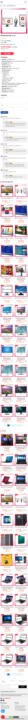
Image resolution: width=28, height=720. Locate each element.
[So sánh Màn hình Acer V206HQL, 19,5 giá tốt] (21, 290)
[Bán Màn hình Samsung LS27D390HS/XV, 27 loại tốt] (7, 410)
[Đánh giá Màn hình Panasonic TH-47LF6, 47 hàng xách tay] (21, 210)
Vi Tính (4, 431)
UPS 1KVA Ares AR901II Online (21, 527)
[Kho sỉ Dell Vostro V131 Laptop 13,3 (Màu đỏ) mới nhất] (7, 480)
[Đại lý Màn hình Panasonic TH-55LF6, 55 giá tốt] (21, 230)
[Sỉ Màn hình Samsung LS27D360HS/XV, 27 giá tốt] (21, 390)
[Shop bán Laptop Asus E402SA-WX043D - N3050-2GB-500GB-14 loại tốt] (7, 580)
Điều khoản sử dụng (5, 706)
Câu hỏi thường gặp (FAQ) (20, 709)
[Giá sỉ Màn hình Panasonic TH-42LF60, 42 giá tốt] (7, 250)
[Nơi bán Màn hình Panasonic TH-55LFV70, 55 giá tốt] (7, 210)
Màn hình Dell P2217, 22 (21, 198)
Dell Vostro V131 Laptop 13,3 (7, 487)
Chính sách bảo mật (5, 707)
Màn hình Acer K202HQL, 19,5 (7, 198)
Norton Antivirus (7, 567)
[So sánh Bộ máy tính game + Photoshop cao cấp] (7, 440)
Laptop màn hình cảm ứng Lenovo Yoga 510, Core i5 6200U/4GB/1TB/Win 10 (21, 588)
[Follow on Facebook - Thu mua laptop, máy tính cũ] (1, 700)
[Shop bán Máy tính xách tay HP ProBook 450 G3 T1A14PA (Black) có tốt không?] (21, 600)
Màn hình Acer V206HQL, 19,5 (21, 298)
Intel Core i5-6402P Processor (7, 527)
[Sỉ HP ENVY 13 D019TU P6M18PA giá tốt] (21, 659)
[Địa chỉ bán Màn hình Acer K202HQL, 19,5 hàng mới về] (7, 191)
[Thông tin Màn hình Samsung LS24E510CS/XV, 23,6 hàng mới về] (7, 390)
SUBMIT (22, 686)
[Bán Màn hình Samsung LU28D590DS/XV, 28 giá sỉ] (7, 310)
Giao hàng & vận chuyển (20, 706)
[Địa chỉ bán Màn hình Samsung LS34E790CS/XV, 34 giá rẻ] (21, 270)
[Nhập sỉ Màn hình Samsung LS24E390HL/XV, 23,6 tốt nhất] (21, 370)
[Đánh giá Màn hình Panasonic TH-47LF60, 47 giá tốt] (21, 250)
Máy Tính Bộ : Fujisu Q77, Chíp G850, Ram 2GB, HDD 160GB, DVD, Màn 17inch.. (21, 568)
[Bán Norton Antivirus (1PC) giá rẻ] (7, 560)
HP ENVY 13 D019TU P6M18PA (21, 667)
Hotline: (6, 698)
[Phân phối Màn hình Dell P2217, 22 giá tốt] (21, 191)
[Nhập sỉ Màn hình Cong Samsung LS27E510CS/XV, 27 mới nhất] (21, 310)
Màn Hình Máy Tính (11, 44)
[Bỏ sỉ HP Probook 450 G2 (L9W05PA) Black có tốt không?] (7, 659)
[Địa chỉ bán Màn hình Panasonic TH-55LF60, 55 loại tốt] (7, 270)
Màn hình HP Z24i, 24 (7, 298)
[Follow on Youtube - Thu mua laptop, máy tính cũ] (3, 700)
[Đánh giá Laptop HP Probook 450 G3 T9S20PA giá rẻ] (21, 639)
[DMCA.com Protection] (14, 717)
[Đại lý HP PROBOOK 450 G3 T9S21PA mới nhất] (7, 639)
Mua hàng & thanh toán (20, 707)
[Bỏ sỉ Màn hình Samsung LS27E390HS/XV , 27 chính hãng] (21, 330)
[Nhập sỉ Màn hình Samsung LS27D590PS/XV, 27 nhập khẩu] (21, 410)
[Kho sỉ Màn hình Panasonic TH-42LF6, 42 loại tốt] (7, 230)
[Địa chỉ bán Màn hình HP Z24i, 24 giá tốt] (7, 290)
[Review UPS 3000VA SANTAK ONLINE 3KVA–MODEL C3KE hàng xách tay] (7, 540)
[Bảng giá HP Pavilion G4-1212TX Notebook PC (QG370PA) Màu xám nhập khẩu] (21, 480)
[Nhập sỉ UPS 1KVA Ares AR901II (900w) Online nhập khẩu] (21, 520)
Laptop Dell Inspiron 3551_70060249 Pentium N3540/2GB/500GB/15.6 (7, 468)
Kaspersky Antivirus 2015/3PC (21, 547)
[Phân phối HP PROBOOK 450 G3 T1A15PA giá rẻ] (21, 619)
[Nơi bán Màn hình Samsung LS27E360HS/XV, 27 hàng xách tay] (21, 350)
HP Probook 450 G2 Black (7, 667)
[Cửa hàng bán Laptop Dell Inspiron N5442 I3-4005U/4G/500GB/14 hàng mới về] (21, 440)
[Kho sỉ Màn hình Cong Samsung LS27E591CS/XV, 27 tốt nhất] (7, 330)
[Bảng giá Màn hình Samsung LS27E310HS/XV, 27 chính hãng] (7, 350)
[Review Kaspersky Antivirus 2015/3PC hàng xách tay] (21, 540)
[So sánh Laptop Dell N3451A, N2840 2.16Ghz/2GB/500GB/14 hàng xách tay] (21, 460)
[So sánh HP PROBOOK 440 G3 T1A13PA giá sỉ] (7, 619)
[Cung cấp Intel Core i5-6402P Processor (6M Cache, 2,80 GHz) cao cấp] (7, 520)
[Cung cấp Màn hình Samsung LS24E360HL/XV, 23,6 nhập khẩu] (7, 370)
